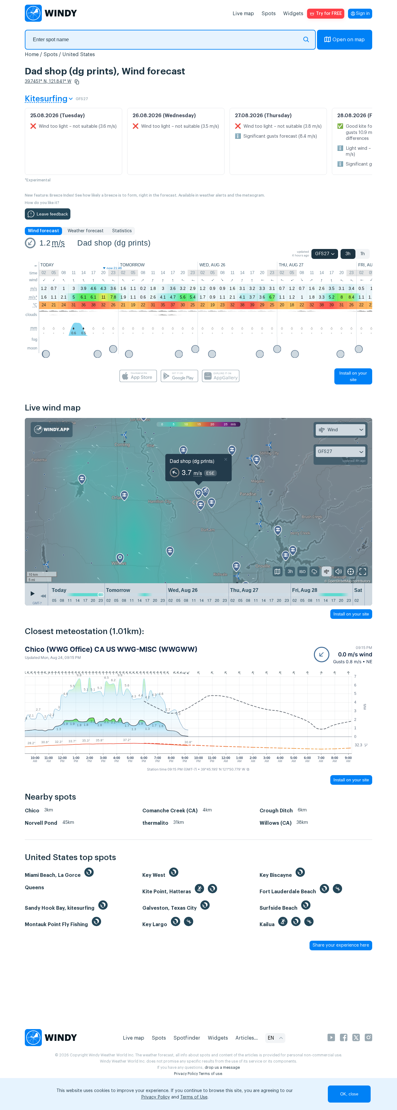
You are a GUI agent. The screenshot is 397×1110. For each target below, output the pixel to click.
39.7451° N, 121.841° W (48, 81)
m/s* (33, 297)
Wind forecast (43, 231)
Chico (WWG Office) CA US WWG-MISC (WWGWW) (111, 649)
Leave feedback (52, 213)
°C (35, 305)
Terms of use (210, 1074)
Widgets (293, 13)
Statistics (122, 231)
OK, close (349, 1094)
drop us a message (222, 1067)
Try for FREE (329, 13)
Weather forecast (86, 231)
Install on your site (353, 376)
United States (78, 54)
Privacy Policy (186, 1074)
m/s (58, 242)
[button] (77, 82)
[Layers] (278, 571)
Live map (243, 13)
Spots (268, 13)
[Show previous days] (43, 596)
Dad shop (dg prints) (113, 242)
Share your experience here (341, 945)
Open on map (348, 39)
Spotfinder (186, 1038)
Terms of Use (193, 1097)
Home (32, 54)
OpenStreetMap (340, 580)
